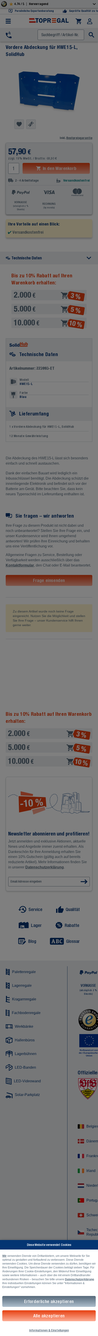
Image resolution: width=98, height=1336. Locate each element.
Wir (4, 1256)
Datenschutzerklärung (79, 1279)
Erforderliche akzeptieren (49, 1301)
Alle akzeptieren (49, 1315)
